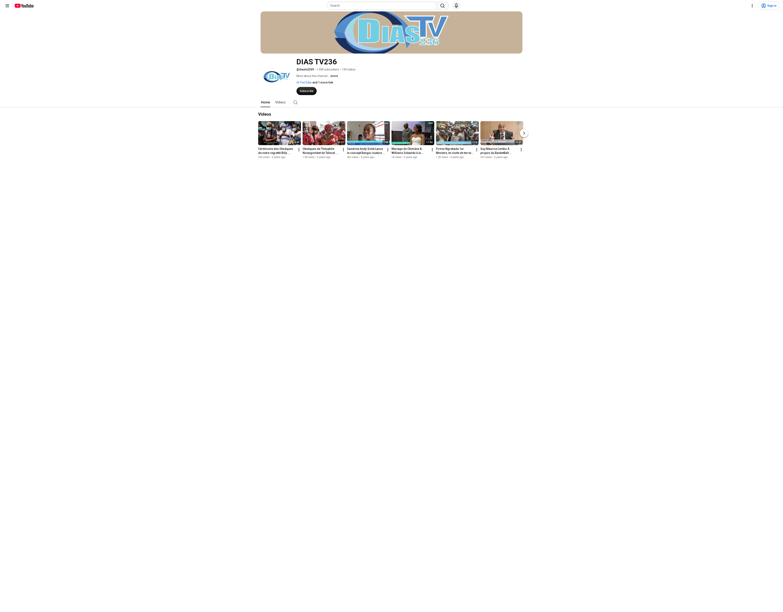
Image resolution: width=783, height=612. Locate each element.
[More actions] (299, 150)
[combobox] (382, 5)
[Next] (524, 133)
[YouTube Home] (23, 5)
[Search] (442, 6)
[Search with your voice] (456, 6)
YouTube (305, 82)
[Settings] (752, 5)
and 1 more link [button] (322, 82)
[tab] (265, 102)
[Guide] (7, 5)
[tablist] (391, 102)
